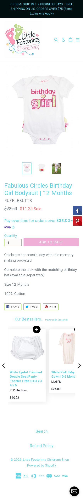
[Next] (79, 365)
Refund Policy (41, 445)
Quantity (10, 236)
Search (41, 431)
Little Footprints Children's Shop (46, 459)
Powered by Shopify (41, 465)
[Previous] (4, 365)
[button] (37, 329)
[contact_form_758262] (74, 491)
